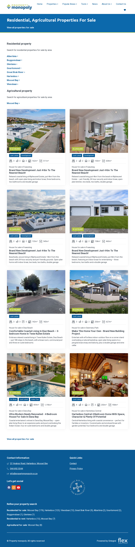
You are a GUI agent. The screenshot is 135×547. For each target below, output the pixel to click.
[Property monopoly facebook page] (9, 487)
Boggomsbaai (14, 60)
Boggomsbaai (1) (15, 514)
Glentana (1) (29, 514)
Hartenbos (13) (33, 519)
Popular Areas (69, 4)
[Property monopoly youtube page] (18, 487)
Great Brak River (15, 72)
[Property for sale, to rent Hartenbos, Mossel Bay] (19, 7)
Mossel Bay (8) (35, 525)
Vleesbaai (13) (67, 510)
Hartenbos (12, 76)
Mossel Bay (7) (48, 519)
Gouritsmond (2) (113, 510)
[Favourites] (125, 10)
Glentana (11, 64)
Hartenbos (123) (52, 510)
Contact (73, 463)
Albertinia (12, 56)
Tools (84, 4)
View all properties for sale (20, 27)
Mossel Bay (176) (35, 510)
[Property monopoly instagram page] (14, 487)
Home (39, 4)
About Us (106, 4)
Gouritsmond (13, 68)
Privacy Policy (76, 468)
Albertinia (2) (99, 510)
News (95, 4)
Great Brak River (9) (84, 510)
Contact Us (121, 4)
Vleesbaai (12, 84)
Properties (52, 4)
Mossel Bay (13, 80)
